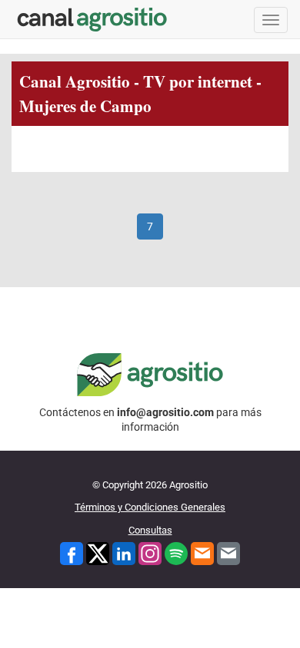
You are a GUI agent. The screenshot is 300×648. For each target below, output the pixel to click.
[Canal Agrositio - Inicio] (92, 19)
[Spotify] (176, 552)
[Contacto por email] (228, 552)
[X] (97, 552)
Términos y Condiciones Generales (150, 507)
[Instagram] (150, 552)
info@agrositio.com (165, 412)
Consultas (150, 530)
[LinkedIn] (123, 552)
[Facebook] (71, 552)
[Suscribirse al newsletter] (202, 552)
